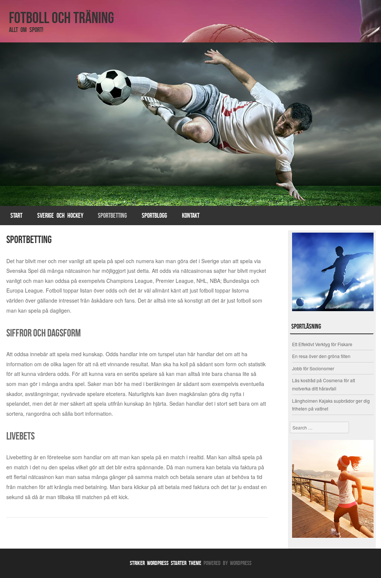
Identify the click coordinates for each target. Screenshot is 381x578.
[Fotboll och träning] (190, 124)
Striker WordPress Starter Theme (165, 563)
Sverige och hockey (60, 215)
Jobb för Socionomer (313, 368)
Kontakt (190, 215)
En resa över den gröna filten (321, 356)
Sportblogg (154, 215)
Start (16, 215)
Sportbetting (112, 215)
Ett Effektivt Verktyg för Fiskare (322, 344)
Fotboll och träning (61, 17)
